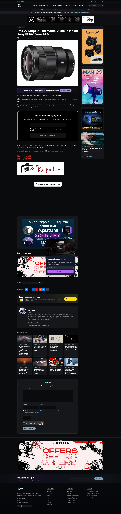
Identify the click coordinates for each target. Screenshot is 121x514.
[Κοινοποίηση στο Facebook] (26, 289)
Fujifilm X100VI (90, 9)
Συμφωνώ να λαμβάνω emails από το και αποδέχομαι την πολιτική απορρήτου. (47, 129)
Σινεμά (54, 5)
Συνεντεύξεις (50, 504)
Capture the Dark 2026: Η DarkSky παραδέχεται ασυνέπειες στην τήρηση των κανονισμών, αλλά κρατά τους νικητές (24, 350)
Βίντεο (48, 5)
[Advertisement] (47, 202)
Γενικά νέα (74, 5)
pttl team (22, 38)
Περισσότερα (82, 5)
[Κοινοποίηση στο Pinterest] (36, 289)
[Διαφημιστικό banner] (60, 19)
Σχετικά (69, 493)
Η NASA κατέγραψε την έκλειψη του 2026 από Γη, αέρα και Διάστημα (71, 347)
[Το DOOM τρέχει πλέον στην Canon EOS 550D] (56, 362)
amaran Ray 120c (80, 9)
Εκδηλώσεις (67, 5)
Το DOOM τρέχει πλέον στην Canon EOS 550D (55, 369)
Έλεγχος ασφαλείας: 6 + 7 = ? (30, 415)
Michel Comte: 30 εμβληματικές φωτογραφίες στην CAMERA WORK (54, 348)
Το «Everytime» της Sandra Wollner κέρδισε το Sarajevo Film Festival (24, 371)
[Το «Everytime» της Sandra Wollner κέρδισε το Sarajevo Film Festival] (24, 362)
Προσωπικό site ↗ (46, 325)
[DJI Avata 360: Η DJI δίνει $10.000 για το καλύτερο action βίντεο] (40, 362)
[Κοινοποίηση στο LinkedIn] (33, 289)
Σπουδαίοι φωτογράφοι (44, 9)
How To (35, 5)
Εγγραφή (98, 478)
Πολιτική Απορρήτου (44, 410)
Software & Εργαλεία (92, 495)
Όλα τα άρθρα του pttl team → (34, 325)
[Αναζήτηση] (102, 5)
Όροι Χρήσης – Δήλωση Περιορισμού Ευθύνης (72, 497)
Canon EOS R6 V (72, 9)
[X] (98, 1)
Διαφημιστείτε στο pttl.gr (73, 495)
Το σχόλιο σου (26, 389)
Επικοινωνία (22, 498)
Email (42, 404)
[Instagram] (94, 1)
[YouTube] (96, 1)
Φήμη (40, 282)
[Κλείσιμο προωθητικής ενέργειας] (73, 241)
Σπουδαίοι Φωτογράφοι (92, 491)
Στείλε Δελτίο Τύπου (55, 9)
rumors (24, 282)
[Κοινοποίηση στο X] (29, 289)
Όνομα (25, 404)
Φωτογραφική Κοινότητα (93, 493)
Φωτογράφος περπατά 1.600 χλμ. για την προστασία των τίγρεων (40, 348)
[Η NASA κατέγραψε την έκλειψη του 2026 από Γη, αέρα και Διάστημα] (71, 339)
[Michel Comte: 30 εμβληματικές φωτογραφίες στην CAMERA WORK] (56, 339)
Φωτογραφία (42, 5)
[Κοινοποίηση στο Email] (47, 289)
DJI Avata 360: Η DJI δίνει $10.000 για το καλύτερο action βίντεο (39, 371)
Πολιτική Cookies (71, 502)
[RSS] (100, 1)
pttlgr (50, 129)
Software (59, 5)
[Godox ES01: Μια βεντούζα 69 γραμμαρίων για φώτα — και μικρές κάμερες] (71, 362)
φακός (59, 99)
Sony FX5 (35, 9)
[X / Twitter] (29, 323)
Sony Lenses (34, 282)
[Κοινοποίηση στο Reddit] (40, 289)
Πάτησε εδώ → (66, 90)
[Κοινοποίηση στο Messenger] (43, 289)
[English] (102, 1)
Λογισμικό (64, 9)
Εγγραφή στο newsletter (48, 135)
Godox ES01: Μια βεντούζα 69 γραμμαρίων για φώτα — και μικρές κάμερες (71, 371)
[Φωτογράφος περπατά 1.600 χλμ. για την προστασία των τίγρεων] (40, 339)
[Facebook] (92, 1)
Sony (32, 95)
